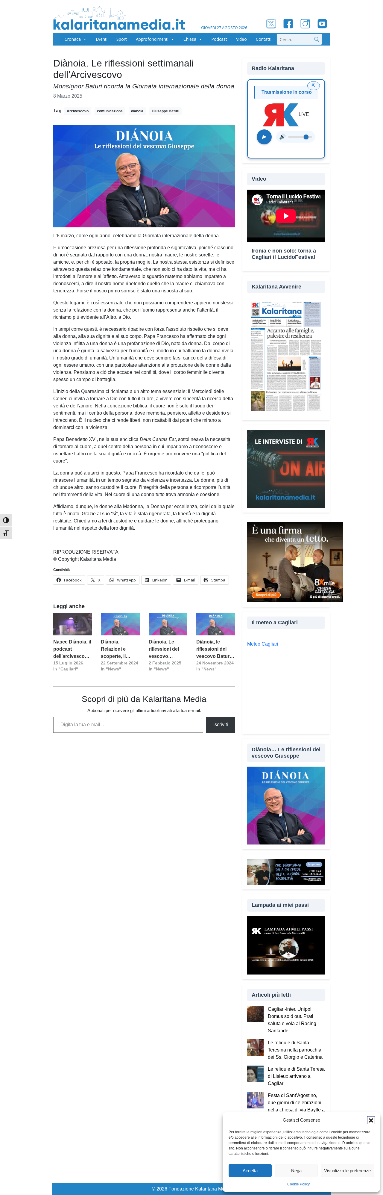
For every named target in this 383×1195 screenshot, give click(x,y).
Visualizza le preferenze (347, 1170)
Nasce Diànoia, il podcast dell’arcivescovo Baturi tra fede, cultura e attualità (72, 649)
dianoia (137, 111)
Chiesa (189, 39)
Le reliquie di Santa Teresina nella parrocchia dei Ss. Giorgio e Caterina (295, 1050)
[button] (371, 1120)
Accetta (250, 1170)
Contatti (263, 39)
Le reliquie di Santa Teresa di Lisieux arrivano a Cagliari (296, 1076)
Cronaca (73, 39)
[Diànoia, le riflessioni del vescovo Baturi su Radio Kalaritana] (215, 624)
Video (241, 39)
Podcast (219, 39)
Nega (296, 1170)
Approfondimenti (152, 39)
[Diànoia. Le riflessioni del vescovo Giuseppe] (168, 624)
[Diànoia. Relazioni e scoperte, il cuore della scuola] (120, 624)
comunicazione (110, 111)
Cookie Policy (298, 1184)
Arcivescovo (78, 111)
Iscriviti (220, 724)
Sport (121, 39)
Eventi (101, 39)
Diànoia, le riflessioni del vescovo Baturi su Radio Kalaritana (213, 649)
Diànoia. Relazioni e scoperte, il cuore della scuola (113, 649)
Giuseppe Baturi (165, 111)
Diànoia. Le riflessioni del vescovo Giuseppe (164, 649)
